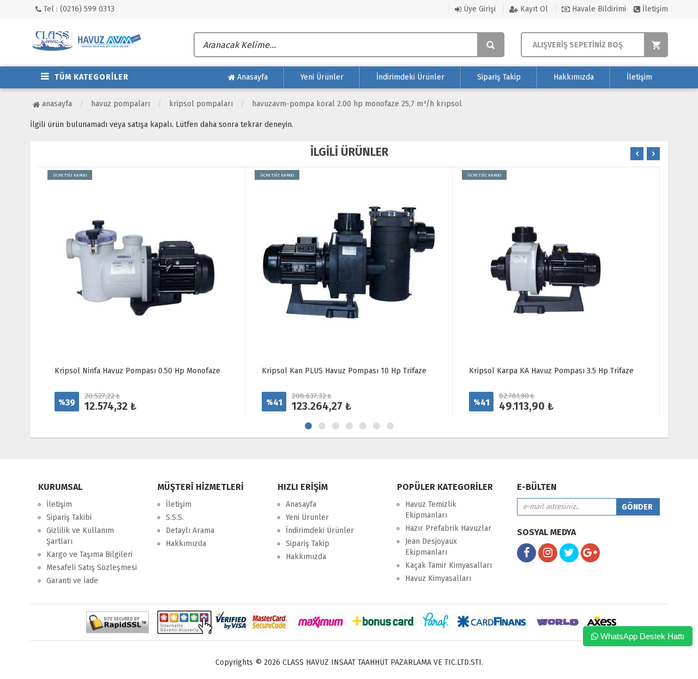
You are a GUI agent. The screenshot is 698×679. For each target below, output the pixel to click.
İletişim (654, 9)
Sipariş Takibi (69, 517)
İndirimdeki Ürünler (410, 77)
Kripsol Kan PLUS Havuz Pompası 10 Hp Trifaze (344, 370)
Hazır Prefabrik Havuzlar (448, 528)
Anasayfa (251, 77)
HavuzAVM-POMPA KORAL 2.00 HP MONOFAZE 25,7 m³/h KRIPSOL (357, 103)
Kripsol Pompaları (201, 103)
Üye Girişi (478, 9)
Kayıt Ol (533, 9)
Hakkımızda (573, 77)
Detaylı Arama (190, 530)
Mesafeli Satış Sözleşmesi (91, 567)
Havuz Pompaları (120, 103)
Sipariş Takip (499, 77)
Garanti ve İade (72, 580)
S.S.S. (175, 517)
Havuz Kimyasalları (438, 578)
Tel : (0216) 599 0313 (78, 9)
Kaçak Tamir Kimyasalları (448, 565)
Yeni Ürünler (322, 77)
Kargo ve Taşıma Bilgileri (89, 554)
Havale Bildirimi (598, 9)
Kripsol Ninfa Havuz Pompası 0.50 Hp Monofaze (137, 370)
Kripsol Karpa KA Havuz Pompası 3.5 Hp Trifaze (551, 370)
